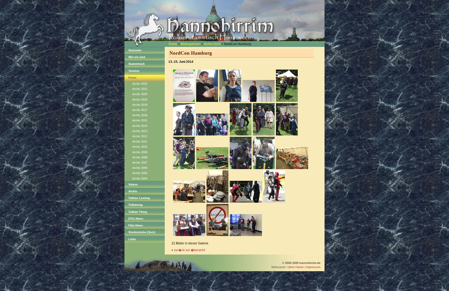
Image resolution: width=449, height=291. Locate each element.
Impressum (313, 267)
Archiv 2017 (139, 110)
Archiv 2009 (139, 152)
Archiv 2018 (139, 104)
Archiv (132, 191)
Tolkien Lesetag (139, 198)
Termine (133, 70)
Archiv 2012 (139, 136)
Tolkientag (135, 204)
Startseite (134, 50)
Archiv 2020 (139, 94)
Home (173, 44)
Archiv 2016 (139, 115)
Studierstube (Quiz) (141, 232)
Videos (133, 184)
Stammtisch (136, 63)
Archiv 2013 (139, 131)
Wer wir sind (136, 57)
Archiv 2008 (139, 157)
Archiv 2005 (139, 173)
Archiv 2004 (139, 178)
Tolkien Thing (137, 211)
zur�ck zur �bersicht (189, 250)
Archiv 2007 (139, 162)
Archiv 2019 (139, 99)
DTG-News (135, 218)
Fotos (132, 77)
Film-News (135, 225)
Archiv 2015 (139, 120)
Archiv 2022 (139, 83)
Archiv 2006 (139, 167)
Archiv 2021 (139, 88)
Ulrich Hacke (295, 267)
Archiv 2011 (139, 141)
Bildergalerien (191, 44)
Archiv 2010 (139, 146)
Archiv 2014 (212, 44)
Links (132, 239)
